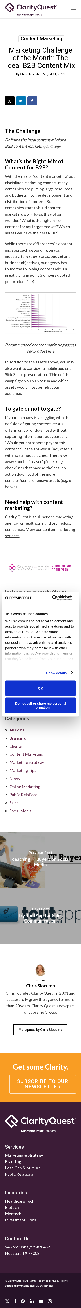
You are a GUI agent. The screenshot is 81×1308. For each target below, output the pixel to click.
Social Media (20, 810)
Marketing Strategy (26, 762)
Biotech (12, 1207)
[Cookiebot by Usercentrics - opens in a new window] (54, 598)
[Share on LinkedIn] (21, 100)
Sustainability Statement (19, 1285)
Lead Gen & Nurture (23, 1167)
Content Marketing (41, 38)
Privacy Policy (58, 1280)
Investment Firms (20, 1219)
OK (40, 688)
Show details (56, 673)
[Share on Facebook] (32, 100)
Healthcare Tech (19, 1201)
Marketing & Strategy (24, 1155)
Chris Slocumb (29, 74)
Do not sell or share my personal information (40, 705)
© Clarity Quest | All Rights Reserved (27, 1280)
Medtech (13, 1213)
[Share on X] (10, 100)
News (14, 778)
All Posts (17, 729)
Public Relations (23, 794)
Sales (13, 802)
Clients (15, 746)
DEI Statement (44, 1285)
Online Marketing (24, 786)
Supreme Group (42, 1011)
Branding (17, 737)
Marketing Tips (22, 770)
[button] (73, 9)
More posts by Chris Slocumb (40, 1030)
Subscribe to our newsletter (42, 1084)
